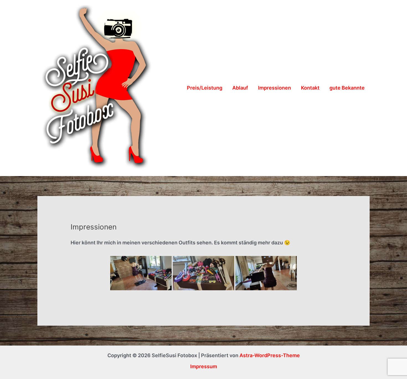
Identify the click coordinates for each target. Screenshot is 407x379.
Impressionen (274, 88)
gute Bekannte (347, 88)
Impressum (203, 366)
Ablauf (240, 88)
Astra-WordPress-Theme (269, 355)
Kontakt (310, 88)
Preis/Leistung (204, 88)
